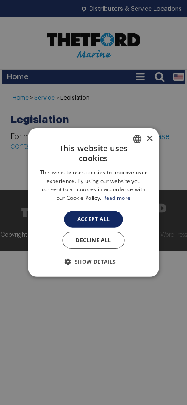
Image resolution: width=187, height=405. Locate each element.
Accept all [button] (93, 219)
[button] (93, 261)
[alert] (93, 202)
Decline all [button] (93, 240)
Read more (117, 198)
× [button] (149, 138)
